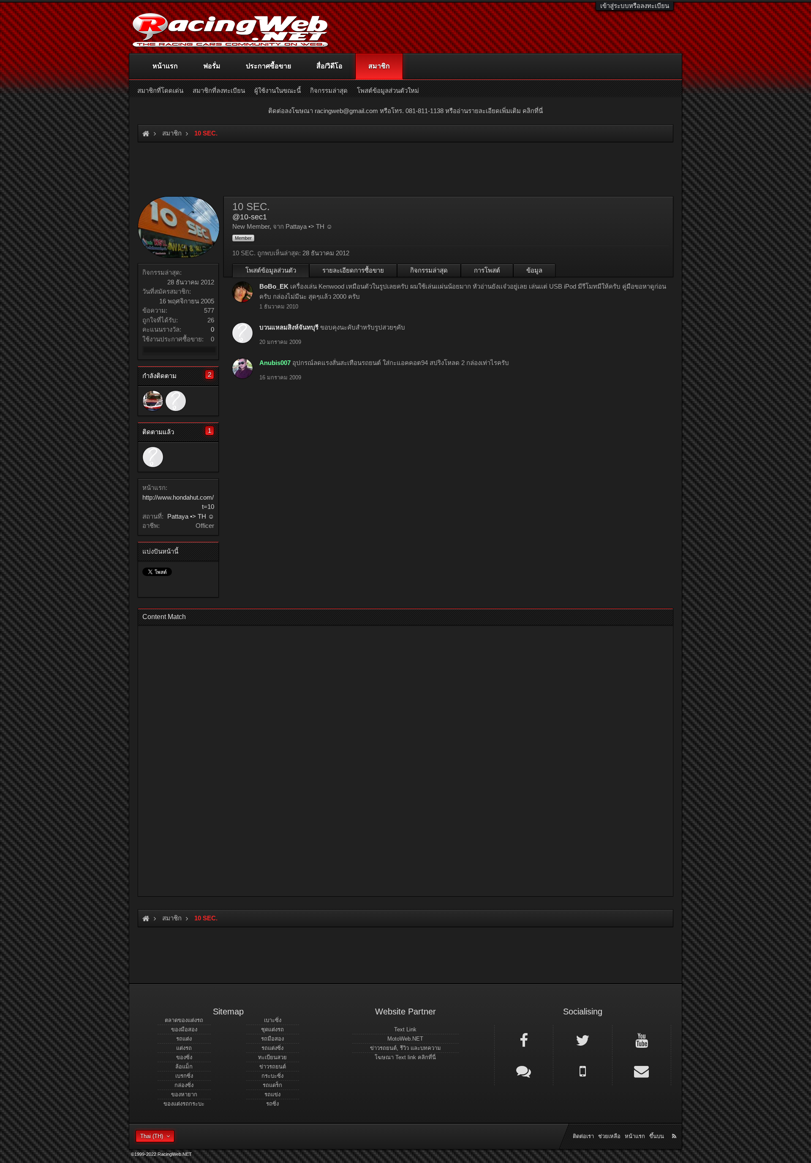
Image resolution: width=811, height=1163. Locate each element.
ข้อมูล (534, 270)
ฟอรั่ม (211, 66)
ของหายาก (184, 1094)
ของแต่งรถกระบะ (183, 1104)
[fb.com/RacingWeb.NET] (524, 1040)
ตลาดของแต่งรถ (184, 1020)
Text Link (405, 1029)
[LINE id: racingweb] (524, 1070)
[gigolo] (152, 400)
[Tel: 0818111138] (582, 1070)
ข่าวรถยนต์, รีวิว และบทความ (405, 1048)
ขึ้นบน (656, 1136)
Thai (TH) (151, 1136)
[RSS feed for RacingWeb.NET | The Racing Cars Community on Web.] (675, 1127)
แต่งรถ (184, 1048)
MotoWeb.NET (405, 1039)
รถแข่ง (272, 1094)
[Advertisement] (398, 758)
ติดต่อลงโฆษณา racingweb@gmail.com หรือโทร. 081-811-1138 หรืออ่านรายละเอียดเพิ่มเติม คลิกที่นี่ (405, 110)
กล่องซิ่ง (183, 1085)
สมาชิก (379, 66)
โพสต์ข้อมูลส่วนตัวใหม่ (388, 90)
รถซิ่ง (272, 1104)
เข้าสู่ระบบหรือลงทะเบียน (634, 5)
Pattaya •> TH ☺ (190, 516)
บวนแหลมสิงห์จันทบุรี (288, 327)
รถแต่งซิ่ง (272, 1048)
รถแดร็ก (272, 1085)
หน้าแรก (165, 66)
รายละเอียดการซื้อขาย (353, 270)
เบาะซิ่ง (272, 1020)
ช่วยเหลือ (609, 1136)
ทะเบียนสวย (272, 1057)
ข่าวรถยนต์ (272, 1066)
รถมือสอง (272, 1039)
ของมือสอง (184, 1029)
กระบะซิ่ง (272, 1076)
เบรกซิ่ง (184, 1076)
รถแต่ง (184, 1039)
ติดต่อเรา (583, 1136)
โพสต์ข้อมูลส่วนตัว (270, 270)
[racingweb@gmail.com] (641, 1070)
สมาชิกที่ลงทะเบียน (219, 90)
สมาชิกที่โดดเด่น (160, 90)
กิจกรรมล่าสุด (429, 270)
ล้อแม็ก (184, 1066)
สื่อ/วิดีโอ (329, 66)
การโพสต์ (487, 270)
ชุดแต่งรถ (272, 1029)
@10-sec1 (249, 217)
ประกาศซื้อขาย (268, 66)
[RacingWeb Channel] (641, 1040)
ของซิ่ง (184, 1057)
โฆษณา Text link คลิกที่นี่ (405, 1057)
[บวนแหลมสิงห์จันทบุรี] (175, 400)
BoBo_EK (273, 286)
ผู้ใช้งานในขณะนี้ (277, 90)
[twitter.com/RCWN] (582, 1040)
